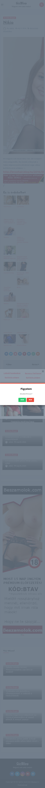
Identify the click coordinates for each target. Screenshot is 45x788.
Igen (22, 400)
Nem (30, 400)
